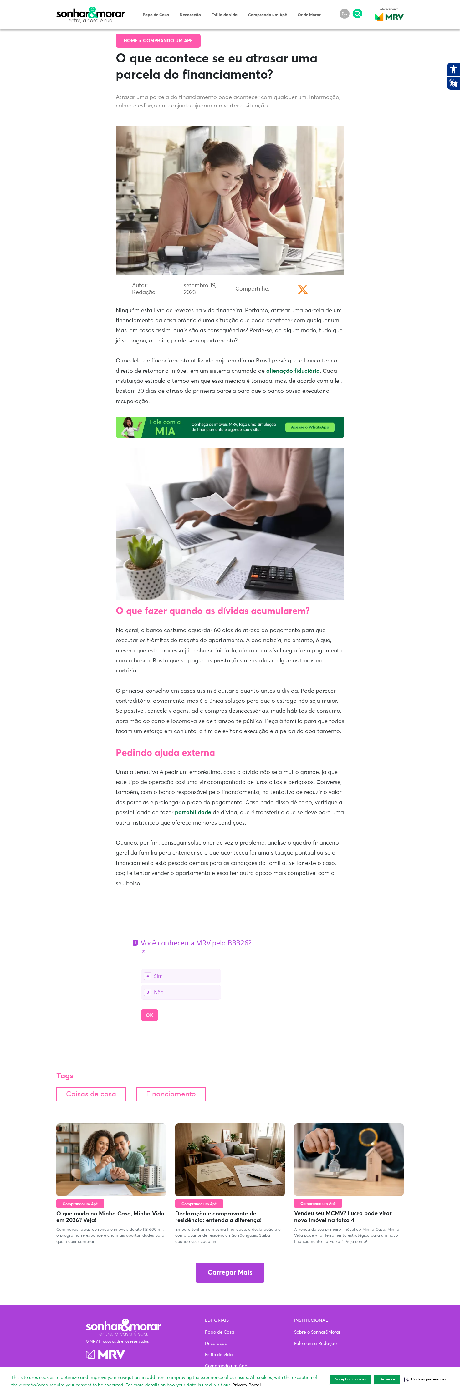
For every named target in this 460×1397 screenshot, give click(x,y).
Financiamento (171, 1094)
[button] (425, 1380)
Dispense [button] (387, 1379)
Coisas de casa (91, 1094)
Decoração (190, 15)
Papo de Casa (156, 15)
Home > (133, 40)
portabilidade (193, 813)
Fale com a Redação (315, 1343)
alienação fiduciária (293, 371)
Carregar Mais (230, 1273)
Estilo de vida (225, 15)
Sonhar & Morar (90, 10)
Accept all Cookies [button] (350, 1379)
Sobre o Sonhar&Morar (317, 1332)
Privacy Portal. (247, 1385)
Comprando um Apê (267, 15)
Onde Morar (309, 15)
